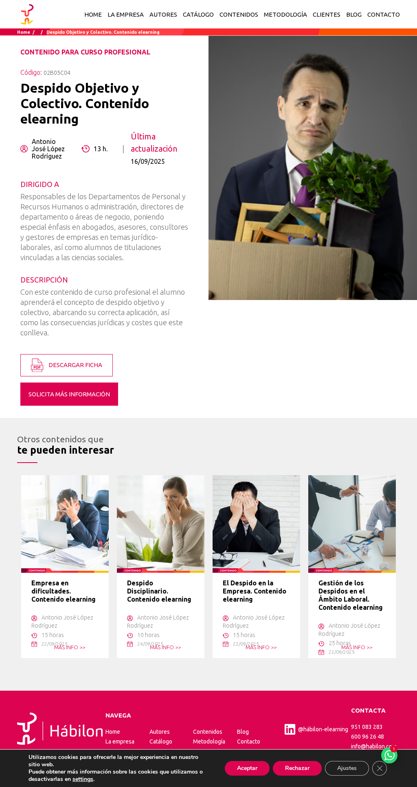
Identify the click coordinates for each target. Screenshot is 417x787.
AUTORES (163, 14)
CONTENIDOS (238, 14)
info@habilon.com (374, 746)
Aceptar (247, 768)
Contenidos (207, 731)
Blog (243, 731)
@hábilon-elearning (323, 729)
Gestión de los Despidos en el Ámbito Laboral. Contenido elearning (350, 595)
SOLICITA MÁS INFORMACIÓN (69, 394)
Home (93, 14)
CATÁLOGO (198, 14)
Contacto (248, 741)
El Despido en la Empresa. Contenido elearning (254, 591)
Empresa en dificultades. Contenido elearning (63, 591)
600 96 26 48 (367, 736)
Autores (159, 731)
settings (82, 779)
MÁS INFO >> (69, 647)
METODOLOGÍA (285, 14)
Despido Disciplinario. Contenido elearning (159, 591)
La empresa (119, 741)
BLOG (354, 14)
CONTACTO (383, 14)
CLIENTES (326, 14)
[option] (65, 566)
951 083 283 (367, 727)
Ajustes (347, 768)
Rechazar (297, 768)
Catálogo (160, 741)
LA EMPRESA (126, 14)
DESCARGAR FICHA (74, 364)
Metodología (209, 741)
